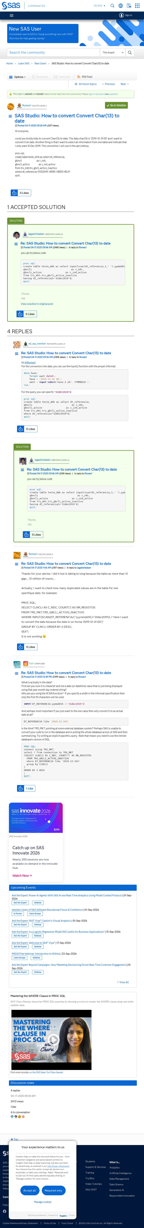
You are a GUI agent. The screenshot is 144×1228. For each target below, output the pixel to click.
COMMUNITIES (36, 6)
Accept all (29, 1190)
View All (124, 982)
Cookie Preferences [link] (12, 1223)
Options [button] (18, 77)
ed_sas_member (37, 343)
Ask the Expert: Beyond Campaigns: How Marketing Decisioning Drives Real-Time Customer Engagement (69, 964)
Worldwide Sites (121, 6)
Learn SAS (23, 63)
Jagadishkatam (36, 234)
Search (112, 6)
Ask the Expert (20, 903)
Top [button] (16, 1139)
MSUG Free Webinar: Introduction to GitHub (36, 953)
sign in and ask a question (103, 94)
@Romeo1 (29, 362)
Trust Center (67, 1223)
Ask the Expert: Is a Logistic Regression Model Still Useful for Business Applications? (58, 931)
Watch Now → (22, 875)
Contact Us (129, 6)
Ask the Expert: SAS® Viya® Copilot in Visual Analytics (41, 920)
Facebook (4, 1211)
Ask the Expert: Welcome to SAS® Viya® (33, 942)
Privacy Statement (29, 1223)
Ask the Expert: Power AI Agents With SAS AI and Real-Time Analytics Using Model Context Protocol (67, 895)
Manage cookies (42, 1202)
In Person (18, 913)
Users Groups (35, 913)
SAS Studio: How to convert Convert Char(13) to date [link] (80, 63)
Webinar (37, 903)
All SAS (98, 5)
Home (9, 63)
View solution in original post (37, 304)
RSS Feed (87, 76)
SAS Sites (137, 6)
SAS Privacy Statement (58, 1166)
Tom (31, 663)
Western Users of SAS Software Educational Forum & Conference (47, 909)
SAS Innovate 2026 (18, 836)
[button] (11, 116)
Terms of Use (50, 1223)
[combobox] (70, 52)
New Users (40, 63)
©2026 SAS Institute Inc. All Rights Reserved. (101, 1223)
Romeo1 (26, 105)
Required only (53, 1190)
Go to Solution (118, 105)
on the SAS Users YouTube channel (46, 1072)
